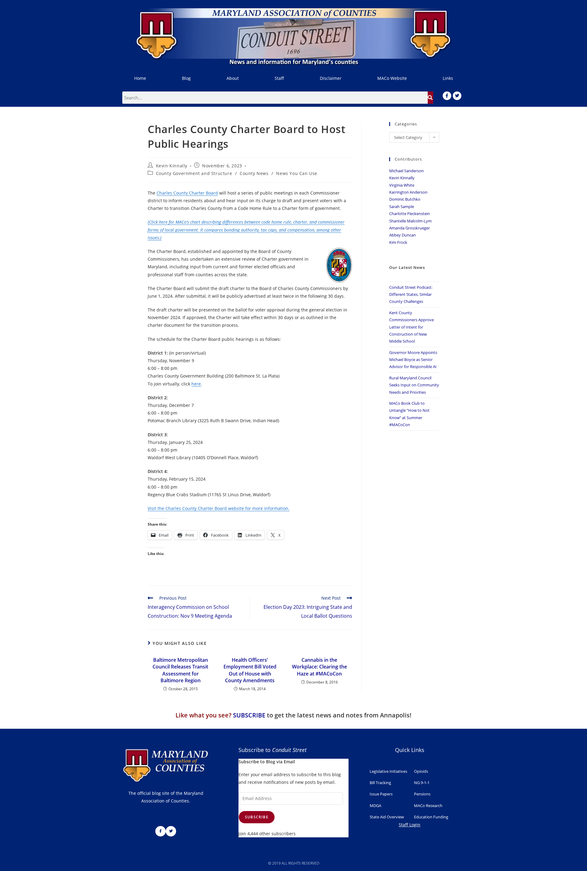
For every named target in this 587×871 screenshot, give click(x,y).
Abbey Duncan (402, 235)
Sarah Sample (401, 206)
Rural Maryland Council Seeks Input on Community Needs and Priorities (414, 385)
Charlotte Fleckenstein (409, 213)
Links (448, 78)
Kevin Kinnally (171, 166)
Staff (279, 78)
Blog (186, 78)
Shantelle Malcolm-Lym (410, 221)
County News (254, 173)
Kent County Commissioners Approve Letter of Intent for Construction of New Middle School (411, 327)
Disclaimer (330, 78)
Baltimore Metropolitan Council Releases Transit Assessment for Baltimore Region (180, 670)
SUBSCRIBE (249, 715)
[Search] (430, 97)
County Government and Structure (194, 173)
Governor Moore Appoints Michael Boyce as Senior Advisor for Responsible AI (413, 360)
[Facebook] (447, 95)
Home (140, 78)
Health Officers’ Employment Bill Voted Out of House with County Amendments (249, 670)
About (233, 78)
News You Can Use (296, 173)
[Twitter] (457, 95)
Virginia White (401, 185)
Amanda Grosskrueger (409, 228)
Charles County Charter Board (187, 193)
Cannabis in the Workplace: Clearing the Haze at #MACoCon (319, 667)
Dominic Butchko (404, 199)
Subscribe (256, 817)
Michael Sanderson (406, 170)
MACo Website (392, 78)
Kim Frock (398, 242)
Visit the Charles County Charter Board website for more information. (219, 508)
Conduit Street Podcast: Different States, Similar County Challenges (410, 294)
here (196, 384)
